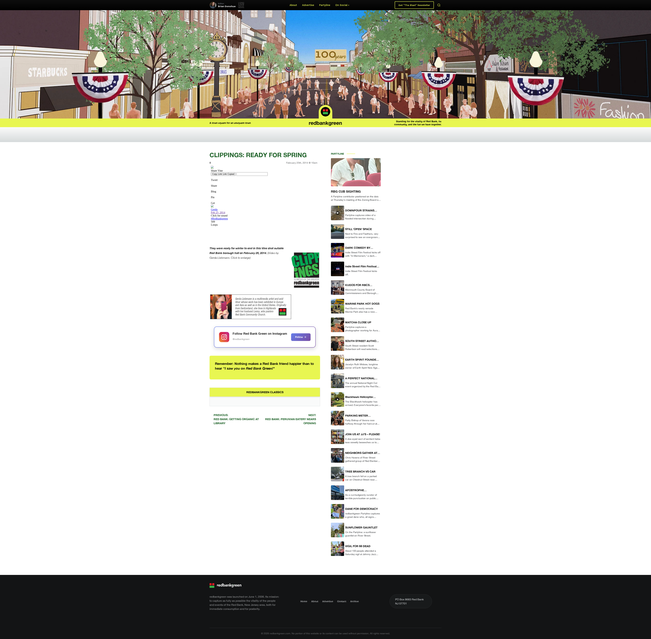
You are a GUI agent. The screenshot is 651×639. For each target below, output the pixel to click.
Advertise (308, 5)
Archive (354, 601)
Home (303, 601)
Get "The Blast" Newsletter (414, 5)
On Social (341, 5)
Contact (341, 601)
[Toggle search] (438, 5)
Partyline (324, 5)
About (293, 5)
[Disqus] (265, 475)
